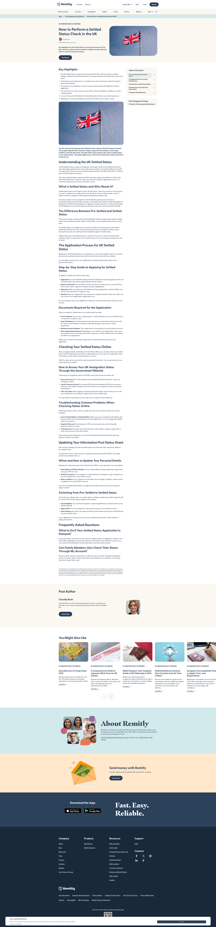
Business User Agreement (81, 895)
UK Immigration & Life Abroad (145, 104)
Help (137, 4)
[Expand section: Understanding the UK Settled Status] (154, 74)
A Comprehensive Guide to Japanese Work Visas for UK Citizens (104, 673)
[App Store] (72, 810)
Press (60, 856)
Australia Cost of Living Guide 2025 (72, 671)
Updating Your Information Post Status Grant (138, 88)
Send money (116, 778)
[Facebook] (136, 856)
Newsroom (62, 852)
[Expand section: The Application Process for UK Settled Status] (154, 79)
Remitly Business (89, 848)
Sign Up (154, 4)
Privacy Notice (97, 895)
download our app (121, 737)
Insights (112, 880)
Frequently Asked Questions (137, 92)
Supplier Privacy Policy (112, 895)
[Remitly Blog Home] (64, 4)
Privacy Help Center (147, 895)
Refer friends (113, 876)
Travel (116, 11)
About (61, 844)
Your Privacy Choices (66, 872)
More (149, 11)
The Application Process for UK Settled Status (138, 80)
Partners (112, 856)
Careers (61, 860)
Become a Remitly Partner (118, 872)
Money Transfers (63, 11)
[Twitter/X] (143, 856)
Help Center (144, 737)
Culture (104, 11)
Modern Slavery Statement (101, 900)
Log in (145, 4)
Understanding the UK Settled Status (138, 75)
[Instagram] (150, 856)
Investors (62, 864)
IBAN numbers (114, 864)
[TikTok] (143, 860)
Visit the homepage (107, 737)
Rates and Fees (114, 844)
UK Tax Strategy (83, 900)
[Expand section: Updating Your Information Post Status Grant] (154, 87)
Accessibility (71, 900)
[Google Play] (92, 810)
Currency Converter (116, 868)
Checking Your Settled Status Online (140, 84)
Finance (126, 11)
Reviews (61, 868)
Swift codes (113, 848)
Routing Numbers (115, 860)
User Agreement (64, 895)
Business (87, 4)
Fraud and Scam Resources (118, 852)
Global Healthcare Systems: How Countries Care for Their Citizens (168, 673)
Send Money (65, 57)
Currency (78, 11)
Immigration (91, 11)
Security (61, 900)
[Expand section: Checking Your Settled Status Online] (154, 84)
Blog (60, 848)
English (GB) (126, 4)
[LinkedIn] (136, 860)
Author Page (65, 614)
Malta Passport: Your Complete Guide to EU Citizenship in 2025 (137, 671)
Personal (79, 4)
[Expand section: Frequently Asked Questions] (154, 92)
